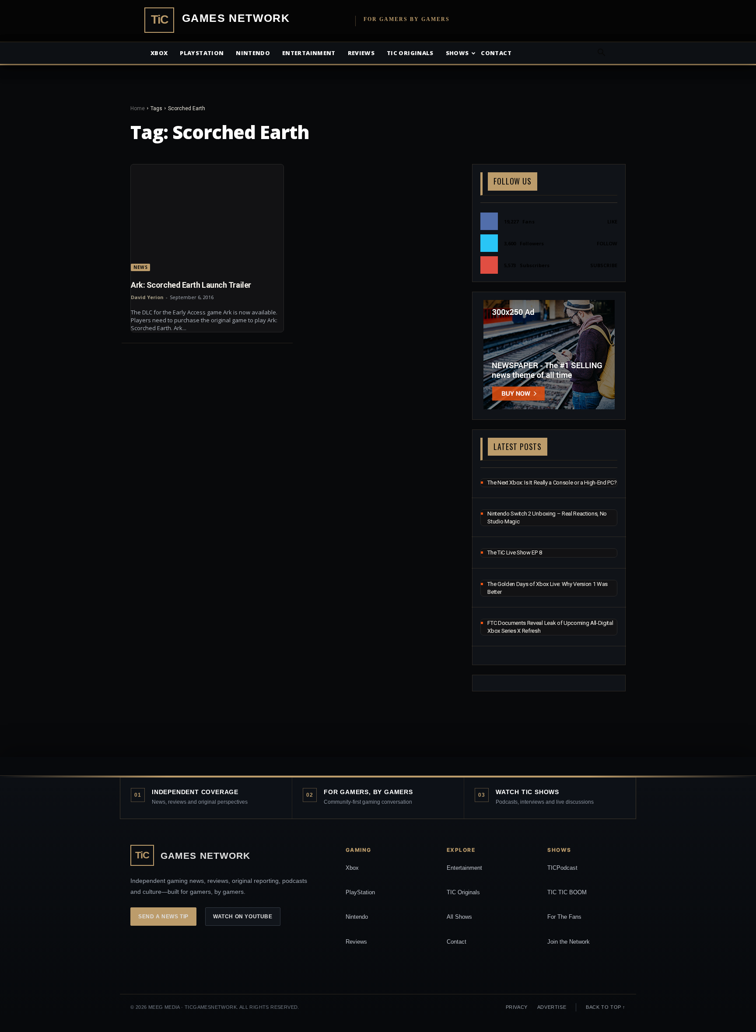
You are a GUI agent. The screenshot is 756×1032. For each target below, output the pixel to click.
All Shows (459, 916)
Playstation (202, 53)
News (140, 267)
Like (612, 221)
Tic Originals (410, 53)
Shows (457, 53)
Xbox (159, 53)
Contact (496, 53)
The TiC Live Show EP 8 (514, 552)
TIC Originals (463, 892)
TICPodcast (562, 868)
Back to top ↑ (606, 1007)
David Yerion (147, 297)
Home (137, 108)
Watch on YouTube (243, 916)
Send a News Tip (163, 916)
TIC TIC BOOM (567, 892)
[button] (601, 53)
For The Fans (564, 916)
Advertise (551, 1007)
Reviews (361, 53)
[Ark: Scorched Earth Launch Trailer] (207, 217)
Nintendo (253, 53)
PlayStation (360, 892)
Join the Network (568, 941)
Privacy (517, 1007)
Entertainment (309, 53)
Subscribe (603, 265)
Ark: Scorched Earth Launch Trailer (191, 284)
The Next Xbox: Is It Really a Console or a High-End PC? (551, 482)
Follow (607, 243)
